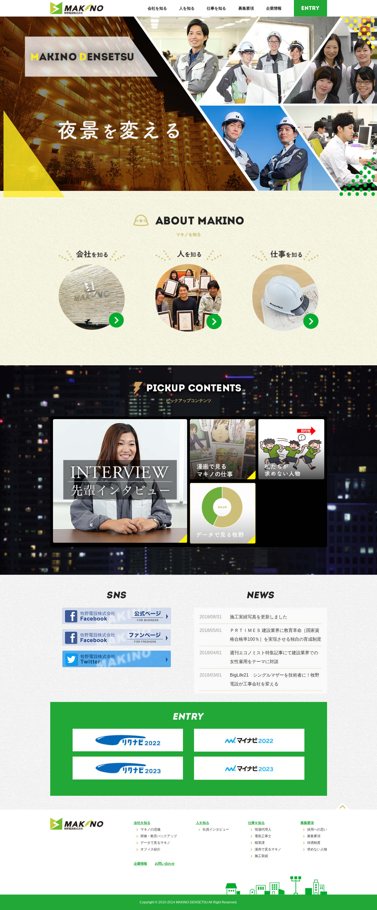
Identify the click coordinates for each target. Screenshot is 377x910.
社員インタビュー (216, 829)
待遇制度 (313, 843)
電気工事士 (263, 836)
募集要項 (246, 8)
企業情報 (274, 8)
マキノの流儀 (150, 829)
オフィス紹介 (150, 849)
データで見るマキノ (155, 843)
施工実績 (261, 856)
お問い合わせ (165, 864)
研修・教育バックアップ (158, 836)
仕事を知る (216, 8)
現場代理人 (263, 829)
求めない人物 (317, 849)
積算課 (260, 843)
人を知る (187, 8)
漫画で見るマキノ (268, 849)
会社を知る (157, 8)
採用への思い (317, 829)
